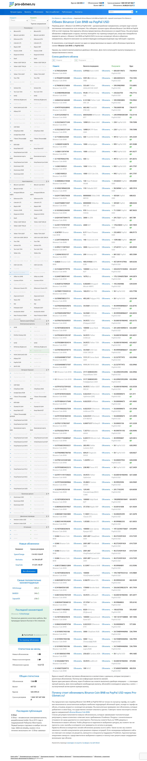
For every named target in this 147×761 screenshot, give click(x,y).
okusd (16, 534)
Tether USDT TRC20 (20, 66)
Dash (15, 58)
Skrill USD (17, 366)
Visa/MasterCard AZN (20, 488)
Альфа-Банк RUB (19, 134)
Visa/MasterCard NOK (21, 480)
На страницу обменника (29, 640)
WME (15, 327)
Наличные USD (19, 166)
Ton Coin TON (18, 92)
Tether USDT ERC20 (20, 62)
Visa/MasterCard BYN (20, 445)
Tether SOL (17, 253)
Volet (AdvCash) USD (20, 107)
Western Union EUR (20, 523)
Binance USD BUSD (20, 292)
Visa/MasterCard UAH (21, 162)
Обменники (38, 12)
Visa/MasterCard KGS (20, 477)
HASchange (16, 588)
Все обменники (29, 571)
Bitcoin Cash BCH (19, 35)
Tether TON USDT (19, 74)
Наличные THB (19, 512)
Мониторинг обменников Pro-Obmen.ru (23, 758)
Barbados (19, 560)
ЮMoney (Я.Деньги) (20, 99)
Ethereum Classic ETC (20, 288)
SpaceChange (19, 554)
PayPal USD (17, 103)
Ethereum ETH (18, 39)
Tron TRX (16, 78)
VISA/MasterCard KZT (21, 442)
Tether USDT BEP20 (20, 70)
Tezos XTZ (17, 300)
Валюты (28, 12)
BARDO (15, 593)
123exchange (24, 614)
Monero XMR (18, 50)
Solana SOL (17, 88)
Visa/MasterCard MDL (21, 453)
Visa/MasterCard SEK (20, 465)
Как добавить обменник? (63, 756)
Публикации (67, 12)
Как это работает (52, 12)
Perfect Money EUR (20, 339)
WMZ (15, 95)
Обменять (78, 71)
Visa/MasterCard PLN (20, 469)
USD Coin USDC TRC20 (21, 261)
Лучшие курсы (16, 12)
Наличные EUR (19, 174)
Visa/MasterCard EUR (20, 420)
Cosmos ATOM (18, 280)
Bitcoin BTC (17, 31)
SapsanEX (16, 599)
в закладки (70, 743)
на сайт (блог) (95, 743)
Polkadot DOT (18, 307)
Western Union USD (20, 519)
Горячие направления (38, 24)
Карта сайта (14, 756)
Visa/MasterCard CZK (20, 473)
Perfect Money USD (20, 335)
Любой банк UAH (19, 123)
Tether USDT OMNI (20, 284)
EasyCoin (19, 565)
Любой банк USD (19, 115)
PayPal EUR (17, 362)
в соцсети (78, 743)
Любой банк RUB (19, 119)
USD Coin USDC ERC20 (21, 237)
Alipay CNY (17, 111)
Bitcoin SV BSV (18, 188)
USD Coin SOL (18, 265)
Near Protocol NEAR (20, 315)
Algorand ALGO (19, 296)
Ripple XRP (17, 47)
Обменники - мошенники (102, 756)
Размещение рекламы (47, 756)
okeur (15, 538)
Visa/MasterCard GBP (20, 434)
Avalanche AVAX (19, 311)
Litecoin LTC (17, 43)
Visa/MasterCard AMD (21, 449)
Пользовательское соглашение (29, 756)
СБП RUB (16, 127)
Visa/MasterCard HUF (20, 457)
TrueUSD (16, 268)
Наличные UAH (19, 178)
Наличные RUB (19, 170)
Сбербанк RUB (18, 131)
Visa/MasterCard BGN (21, 484)
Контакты (78, 12)
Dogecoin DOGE (19, 54)
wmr (15, 530)
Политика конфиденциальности (82, 756)
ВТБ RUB (16, 144)
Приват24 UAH (18, 406)
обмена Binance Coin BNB (79, 712)
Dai (15, 304)
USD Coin (17, 257)
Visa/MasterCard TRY (20, 461)
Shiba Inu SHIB (18, 276)
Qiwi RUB (17, 331)
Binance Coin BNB (19, 272)
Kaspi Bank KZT (18, 148)
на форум (86, 743)
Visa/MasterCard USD (20, 152)
